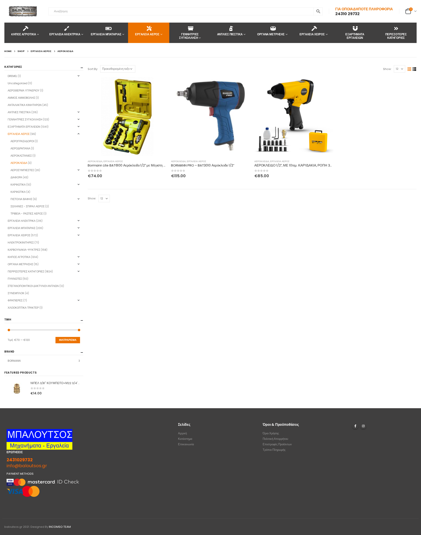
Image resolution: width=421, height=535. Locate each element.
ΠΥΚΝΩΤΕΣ (15, 279)
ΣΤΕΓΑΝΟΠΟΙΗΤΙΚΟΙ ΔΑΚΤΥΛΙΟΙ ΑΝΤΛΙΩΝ (33, 286)
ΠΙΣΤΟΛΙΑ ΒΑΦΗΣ (21, 199)
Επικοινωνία (186, 444)
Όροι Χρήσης (271, 433)
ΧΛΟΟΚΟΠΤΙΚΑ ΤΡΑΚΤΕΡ (23, 308)
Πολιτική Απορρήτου (275, 439)
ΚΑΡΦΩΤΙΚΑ (18, 184)
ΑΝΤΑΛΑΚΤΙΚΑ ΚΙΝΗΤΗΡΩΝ (25, 105)
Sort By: (93, 69)
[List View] (414, 69)
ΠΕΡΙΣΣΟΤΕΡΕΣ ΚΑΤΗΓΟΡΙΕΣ (396, 36)
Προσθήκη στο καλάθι (159, 84)
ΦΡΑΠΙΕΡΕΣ (15, 300)
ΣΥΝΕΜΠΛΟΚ (16, 293)
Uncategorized (17, 83)
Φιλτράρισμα (68, 340)
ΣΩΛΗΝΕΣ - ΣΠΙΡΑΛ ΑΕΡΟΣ (28, 206)
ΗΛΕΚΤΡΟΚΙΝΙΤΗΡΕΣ (21, 242)
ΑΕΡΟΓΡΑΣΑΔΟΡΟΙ (22, 141)
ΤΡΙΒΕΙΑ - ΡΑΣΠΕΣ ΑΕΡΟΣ (27, 213)
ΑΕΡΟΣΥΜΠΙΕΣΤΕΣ (22, 170)
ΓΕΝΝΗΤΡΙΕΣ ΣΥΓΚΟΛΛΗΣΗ (189, 36)
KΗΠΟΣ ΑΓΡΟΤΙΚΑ (23, 34)
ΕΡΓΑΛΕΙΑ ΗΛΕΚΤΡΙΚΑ (64, 34)
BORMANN (14, 361)
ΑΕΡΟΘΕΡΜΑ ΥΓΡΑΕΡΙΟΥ (23, 90)
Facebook (355, 426)
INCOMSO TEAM (60, 527)
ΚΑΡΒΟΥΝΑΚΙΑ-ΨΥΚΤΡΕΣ (24, 250)
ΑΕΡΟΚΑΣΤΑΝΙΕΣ (21, 155)
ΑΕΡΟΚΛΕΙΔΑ (95, 161)
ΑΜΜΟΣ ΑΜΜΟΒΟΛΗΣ (21, 98)
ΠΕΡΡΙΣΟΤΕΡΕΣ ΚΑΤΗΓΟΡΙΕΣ (26, 271)
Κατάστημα (185, 439)
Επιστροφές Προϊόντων (277, 444)
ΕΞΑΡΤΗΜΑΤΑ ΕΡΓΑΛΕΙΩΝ (354, 36)
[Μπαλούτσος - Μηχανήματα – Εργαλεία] (23, 11)
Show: (387, 69)
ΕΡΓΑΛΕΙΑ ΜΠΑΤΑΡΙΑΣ (106, 34)
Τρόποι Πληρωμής (274, 450)
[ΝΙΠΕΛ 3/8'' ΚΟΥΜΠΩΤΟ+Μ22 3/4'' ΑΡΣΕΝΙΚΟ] (17, 388)
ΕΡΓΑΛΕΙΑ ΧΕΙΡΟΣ (312, 34)
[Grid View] (409, 69)
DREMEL (12, 76)
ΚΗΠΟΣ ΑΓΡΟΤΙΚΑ (19, 257)
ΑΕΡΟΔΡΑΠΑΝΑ (20, 148)
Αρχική (182, 433)
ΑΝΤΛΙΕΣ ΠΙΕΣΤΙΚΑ (230, 34)
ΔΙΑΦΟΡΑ (16, 177)
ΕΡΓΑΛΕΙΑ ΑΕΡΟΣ (147, 34)
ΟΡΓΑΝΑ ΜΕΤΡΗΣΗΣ (271, 34)
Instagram (363, 426)
